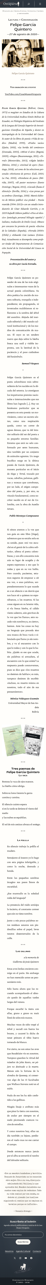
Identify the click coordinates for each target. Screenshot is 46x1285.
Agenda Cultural (21, 11)
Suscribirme (23, 1242)
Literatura (32, 11)
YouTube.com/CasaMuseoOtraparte (23, 94)
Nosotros (9, 1251)
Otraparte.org (8, 11)
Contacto (37, 1251)
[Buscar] (28, 4)
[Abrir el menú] (40, 4)
